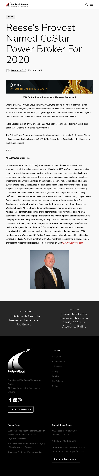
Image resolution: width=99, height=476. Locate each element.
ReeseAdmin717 (18, 70)
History (55, 371)
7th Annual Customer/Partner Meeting (25, 452)
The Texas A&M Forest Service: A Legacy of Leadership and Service (26, 445)
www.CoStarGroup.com (72, 243)
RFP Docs (56, 357)
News (10, 16)
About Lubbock (58, 361)
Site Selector (57, 381)
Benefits (55, 376)
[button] (91, 4)
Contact (55, 386)
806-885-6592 (69, 441)
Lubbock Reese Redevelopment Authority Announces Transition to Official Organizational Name (26, 435)
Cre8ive (11, 392)
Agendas (58, 366)
